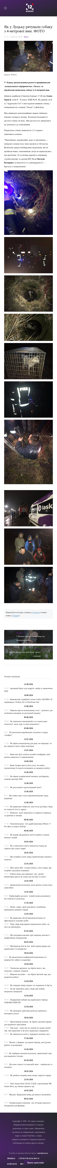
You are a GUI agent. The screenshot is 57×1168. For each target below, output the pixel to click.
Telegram (15, 616)
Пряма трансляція (35, 1163)
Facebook (36, 612)
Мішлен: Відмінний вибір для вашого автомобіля (30, 1095)
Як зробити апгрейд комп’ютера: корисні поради (30, 1075)
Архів (26, 37)
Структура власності (29, 1158)
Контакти (12, 1164)
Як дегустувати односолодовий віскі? (26, 787)
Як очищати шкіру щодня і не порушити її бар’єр (31, 985)
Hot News (19, 633)
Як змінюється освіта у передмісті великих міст (30, 1034)
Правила (11, 1158)
